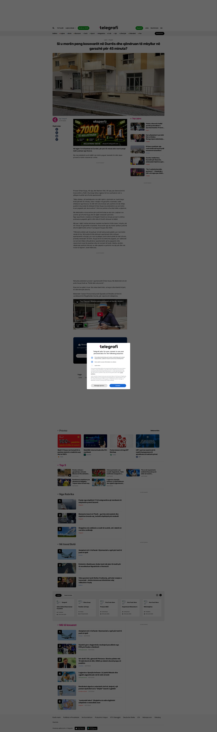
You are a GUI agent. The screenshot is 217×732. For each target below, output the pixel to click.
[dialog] (108, 366)
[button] (108, 365)
